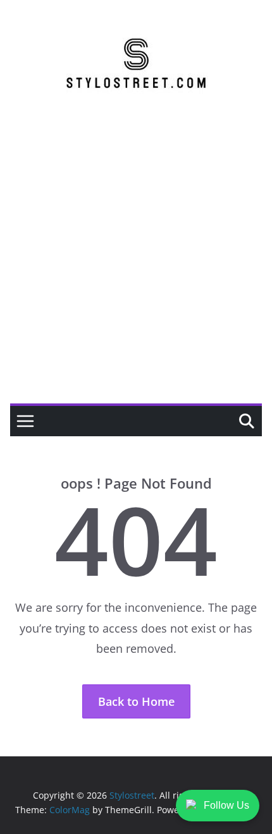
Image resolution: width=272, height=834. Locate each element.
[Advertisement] (136, 261)
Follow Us (226, 805)
